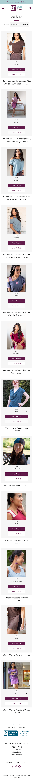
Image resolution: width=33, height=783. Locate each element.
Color (16, 466)
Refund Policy (16, 749)
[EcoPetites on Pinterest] (16, 766)
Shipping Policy (16, 747)
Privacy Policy (17, 752)
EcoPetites (19, 775)
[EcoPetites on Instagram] (19, 766)
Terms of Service (17, 755)
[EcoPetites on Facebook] (13, 766)
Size (16, 62)
